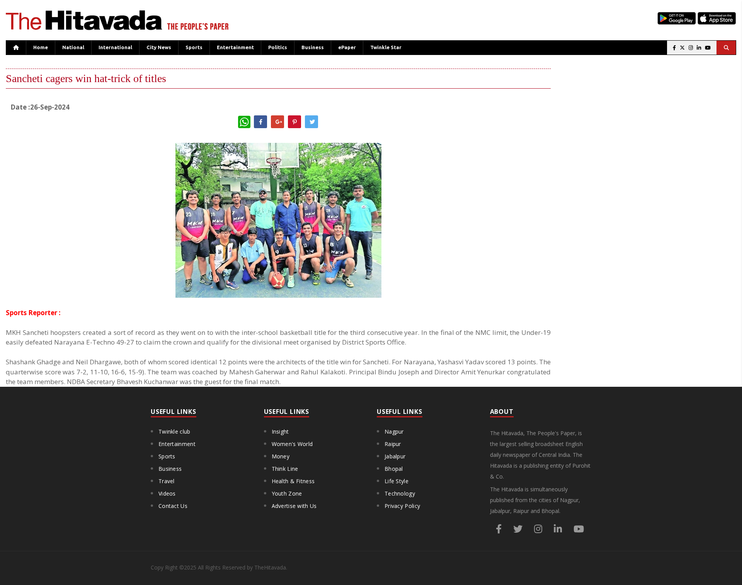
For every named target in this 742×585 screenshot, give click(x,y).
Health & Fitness (293, 481)
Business (312, 47)
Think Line (285, 468)
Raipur (393, 444)
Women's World (292, 444)
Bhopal (394, 468)
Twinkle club (174, 431)
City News (158, 47)
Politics (277, 47)
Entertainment (235, 47)
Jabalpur (395, 456)
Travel (166, 481)
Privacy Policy (402, 506)
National (73, 47)
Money (281, 456)
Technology (400, 493)
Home (40, 47)
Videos (167, 493)
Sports (194, 47)
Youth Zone (287, 493)
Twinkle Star (386, 47)
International (115, 47)
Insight (280, 431)
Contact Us (172, 506)
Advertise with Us (294, 506)
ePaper (347, 47)
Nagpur (394, 431)
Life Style (396, 481)
